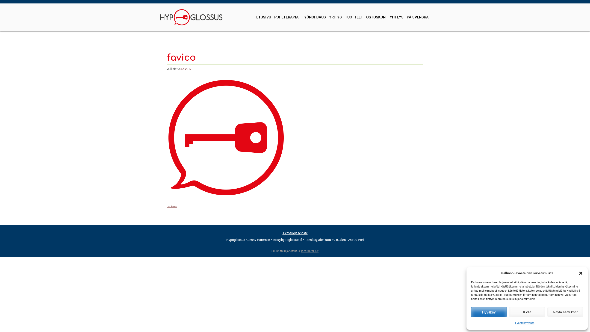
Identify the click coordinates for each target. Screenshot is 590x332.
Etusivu (263, 17)
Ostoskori (376, 17)
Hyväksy (489, 312)
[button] (580, 273)
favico (172, 206)
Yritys (335, 17)
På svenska (418, 17)
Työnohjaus (314, 17)
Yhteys (397, 17)
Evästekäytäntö (524, 323)
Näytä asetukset (565, 312)
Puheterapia (286, 17)
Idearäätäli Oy (310, 251)
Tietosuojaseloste (295, 233)
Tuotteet (354, 17)
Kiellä (527, 312)
